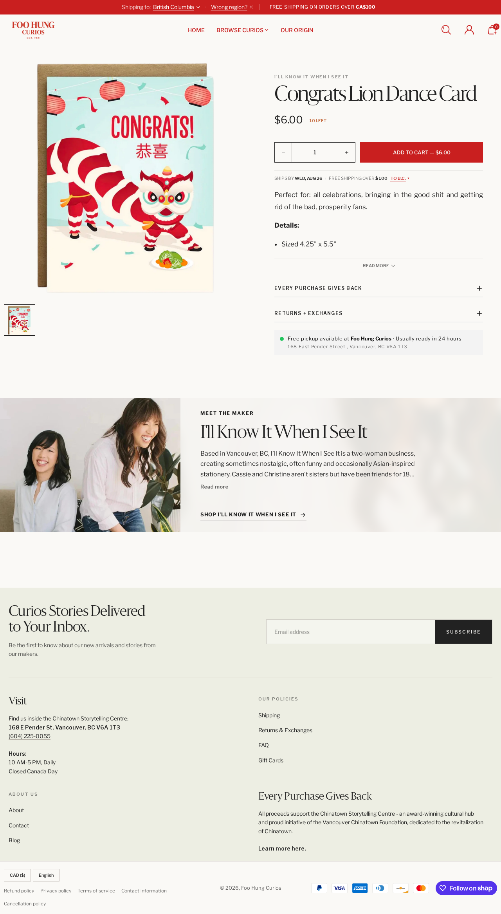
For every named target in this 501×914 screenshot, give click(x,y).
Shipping (269, 715)
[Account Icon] (469, 29)
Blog (14, 840)
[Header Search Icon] (446, 29)
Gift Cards (270, 760)
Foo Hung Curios (261, 888)
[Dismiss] (251, 7)
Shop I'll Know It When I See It (248, 514)
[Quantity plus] (346, 152)
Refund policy (19, 891)
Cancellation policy (25, 904)
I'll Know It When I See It (311, 77)
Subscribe (463, 632)
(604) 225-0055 (29, 736)
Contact (19, 825)
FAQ (263, 745)
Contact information (144, 891)
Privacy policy (55, 891)
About (16, 810)
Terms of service (96, 891)
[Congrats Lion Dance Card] (127, 177)
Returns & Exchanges (285, 730)
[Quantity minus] (283, 152)
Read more (214, 486)
